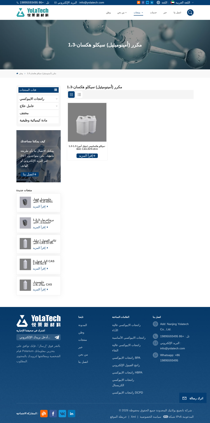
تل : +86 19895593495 (34, 2)
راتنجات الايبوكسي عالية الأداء (126, 327)
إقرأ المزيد (39, 206)
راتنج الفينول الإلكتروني (126, 365)
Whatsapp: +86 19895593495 (170, 357)
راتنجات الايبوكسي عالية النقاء (126, 347)
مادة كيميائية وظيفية (33, 120)
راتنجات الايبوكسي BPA (126, 357)
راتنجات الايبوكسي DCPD (127, 392)
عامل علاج (27, 106)
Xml (133, 416)
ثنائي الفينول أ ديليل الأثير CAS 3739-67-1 (44, 241)
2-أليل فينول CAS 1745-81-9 (43, 262)
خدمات (153, 12)
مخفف (24, 113)
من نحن (120, 12)
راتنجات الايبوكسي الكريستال (123, 382)
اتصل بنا (177, 12)
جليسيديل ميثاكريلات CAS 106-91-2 (42, 283)
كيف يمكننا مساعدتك (33, 141)
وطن (108, 12)
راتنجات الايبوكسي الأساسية (129, 337)
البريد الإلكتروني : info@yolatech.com (81, 2)
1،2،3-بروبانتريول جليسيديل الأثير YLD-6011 (43, 221)
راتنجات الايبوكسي (32, 98)
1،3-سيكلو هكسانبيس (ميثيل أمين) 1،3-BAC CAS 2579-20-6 (87, 147)
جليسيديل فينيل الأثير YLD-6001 (43, 200)
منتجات (137, 12)
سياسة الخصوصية (150, 416)
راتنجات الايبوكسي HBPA (127, 372)
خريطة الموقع (119, 416)
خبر (165, 12)
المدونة (82, 325)
